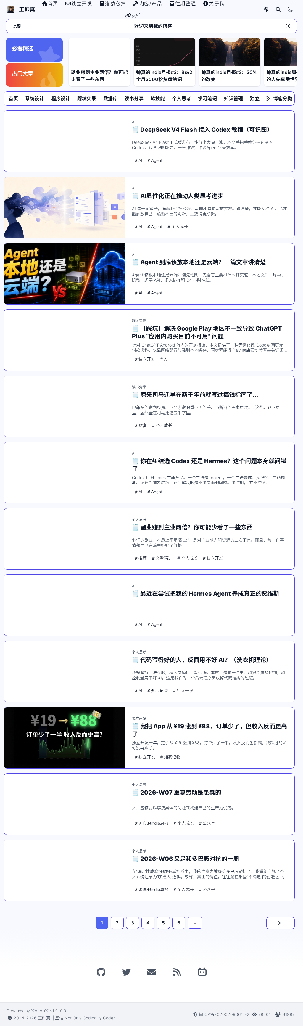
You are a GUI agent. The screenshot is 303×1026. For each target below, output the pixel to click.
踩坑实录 (86, 99)
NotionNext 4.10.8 (48, 1011)
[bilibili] (202, 972)
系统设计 (34, 99)
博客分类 (282, 99)
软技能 (158, 99)
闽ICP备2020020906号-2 (224, 1014)
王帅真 (44, 1017)
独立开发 (259, 99)
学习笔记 (207, 99)
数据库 (110, 99)
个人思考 (181, 99)
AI (133, 122)
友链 (136, 15)
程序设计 (60, 99)
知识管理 (233, 99)
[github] (101, 972)
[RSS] (177, 972)
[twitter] (126, 972)
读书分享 (134, 99)
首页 (13, 99)
